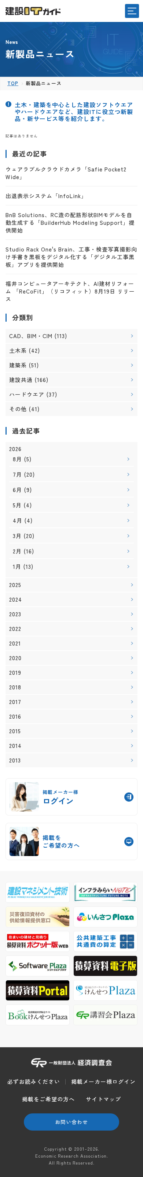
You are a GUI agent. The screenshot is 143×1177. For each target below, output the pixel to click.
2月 (17, 551)
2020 (15, 658)
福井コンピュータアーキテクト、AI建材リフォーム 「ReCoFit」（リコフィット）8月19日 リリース (70, 291)
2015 (15, 731)
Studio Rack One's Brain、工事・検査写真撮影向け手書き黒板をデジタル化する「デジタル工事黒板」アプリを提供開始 (71, 256)
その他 (18, 409)
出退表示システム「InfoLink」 (46, 196)
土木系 (18, 350)
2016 (15, 716)
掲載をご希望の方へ (48, 1099)
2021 (15, 643)
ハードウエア (26, 394)
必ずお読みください (33, 1081)
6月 (17, 489)
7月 (17, 474)
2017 (15, 702)
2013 (15, 760)
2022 (15, 628)
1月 (17, 566)
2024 (15, 599)
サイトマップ (103, 1099)
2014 (15, 745)
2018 (15, 687)
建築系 (18, 365)
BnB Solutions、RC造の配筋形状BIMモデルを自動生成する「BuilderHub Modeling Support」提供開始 (70, 222)
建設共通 (21, 379)
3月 (17, 536)
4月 (17, 520)
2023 (15, 614)
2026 (15, 449)
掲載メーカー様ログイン (103, 1081)
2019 (15, 672)
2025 (15, 585)
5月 (17, 505)
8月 (17, 459)
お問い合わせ (71, 1121)
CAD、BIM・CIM (30, 336)
